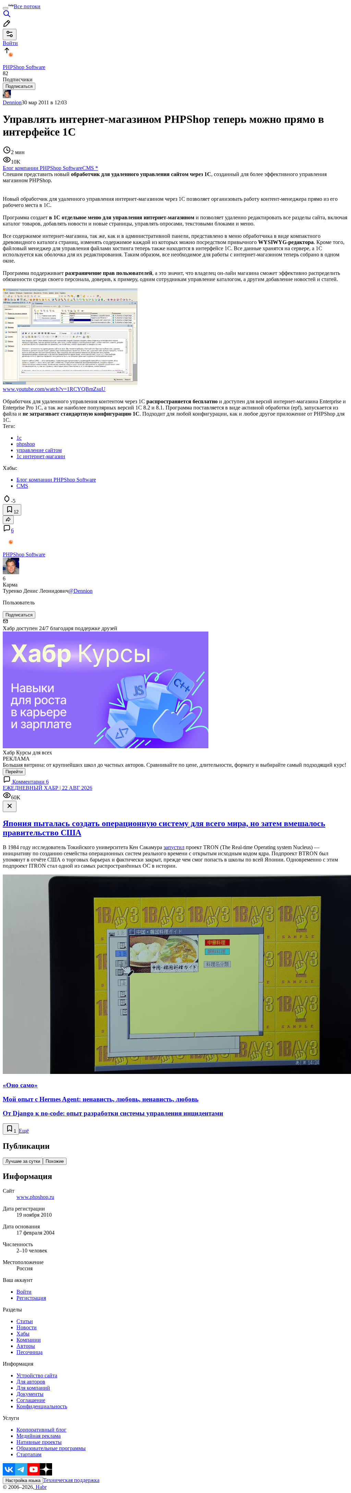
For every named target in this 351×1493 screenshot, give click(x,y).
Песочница (29, 1352)
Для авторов (30, 1382)
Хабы (22, 1333)
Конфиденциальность (41, 1406)
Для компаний (33, 1388)
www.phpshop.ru (35, 1197)
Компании (28, 1340)
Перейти (14, 771)
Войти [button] (10, 43)
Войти (24, 1292)
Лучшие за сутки (22, 1161)
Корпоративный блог (41, 1430)
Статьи (24, 1321)
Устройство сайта (36, 1375)
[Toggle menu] (5, 8)
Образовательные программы (51, 1448)
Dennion (12, 102)
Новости (26, 1327)
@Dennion (81, 591)
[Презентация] (70, 383)
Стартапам (28, 1454)
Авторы (25, 1346)
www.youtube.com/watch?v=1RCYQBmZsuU (54, 389)
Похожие (55, 1161)
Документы (30, 1394)
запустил (174, 847)
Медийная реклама (38, 1436)
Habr (40, 1487)
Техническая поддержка (71, 1480)
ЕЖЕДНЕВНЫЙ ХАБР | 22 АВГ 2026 (47, 788)
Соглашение (30, 1400)
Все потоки (27, 6)
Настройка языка (22, 1480)
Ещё (24, 1131)
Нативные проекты (39, 1442)
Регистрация (31, 1298)
